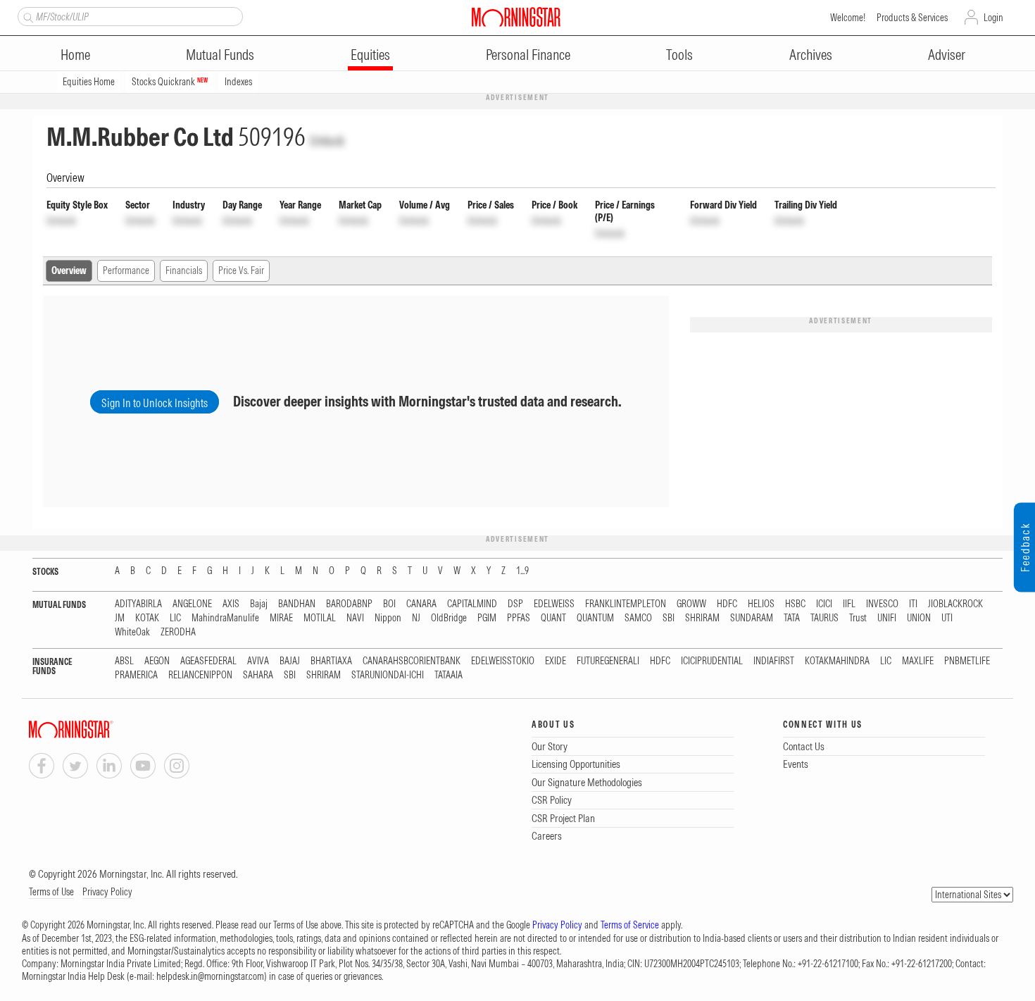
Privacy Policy (107, 891)
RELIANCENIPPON (200, 675)
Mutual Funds (220, 54)
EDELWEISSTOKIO (502, 661)
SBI (669, 618)
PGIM (486, 618)
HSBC (795, 604)
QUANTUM (595, 618)
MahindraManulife (225, 618)
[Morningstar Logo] (516, 17)
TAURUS (824, 618)
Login (993, 17)
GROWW (691, 604)
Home (75, 54)
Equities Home (89, 81)
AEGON (157, 661)
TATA (792, 618)
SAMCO (638, 618)
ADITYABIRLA (138, 604)
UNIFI (886, 618)
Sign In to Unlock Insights (154, 403)
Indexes (238, 81)
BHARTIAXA (331, 661)
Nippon (388, 618)
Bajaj (259, 604)
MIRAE (281, 618)
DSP (515, 604)
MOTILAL (319, 618)
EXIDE (555, 661)
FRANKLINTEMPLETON (625, 604)
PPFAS (518, 618)
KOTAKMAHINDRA (837, 661)
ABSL (124, 661)
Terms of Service (630, 925)
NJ (416, 618)
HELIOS (761, 604)
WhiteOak (132, 632)
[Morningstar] (99, 729)
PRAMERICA (136, 675)
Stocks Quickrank (170, 81)
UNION (919, 618)
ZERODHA (178, 632)
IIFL (849, 604)
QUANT (553, 618)
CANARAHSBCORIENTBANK (411, 661)
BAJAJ (290, 661)
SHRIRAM (702, 618)
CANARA (421, 604)
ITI (913, 604)
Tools (679, 54)
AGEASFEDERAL (208, 661)
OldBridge (449, 618)
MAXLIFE (918, 661)
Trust (858, 618)
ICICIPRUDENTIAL (712, 661)
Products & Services (912, 17)
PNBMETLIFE (967, 661)
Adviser (946, 54)
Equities (370, 54)
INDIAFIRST (773, 661)
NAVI (355, 618)
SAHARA (258, 675)
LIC (175, 618)
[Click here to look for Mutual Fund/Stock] (26, 16)
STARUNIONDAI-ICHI (387, 675)
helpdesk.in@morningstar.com (210, 976)
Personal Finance (528, 54)
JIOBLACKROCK (955, 604)
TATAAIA (448, 675)
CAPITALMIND (472, 604)
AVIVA (258, 661)
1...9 (522, 571)
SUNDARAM (751, 618)
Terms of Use (51, 891)
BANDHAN (296, 604)
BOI (389, 604)
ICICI (824, 604)
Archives (810, 54)
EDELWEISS (554, 604)
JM (120, 618)
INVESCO (882, 604)
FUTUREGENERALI (608, 661)
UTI (947, 618)
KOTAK (147, 618)
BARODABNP (349, 604)
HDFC (727, 604)
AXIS (230, 604)
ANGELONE (192, 604)
